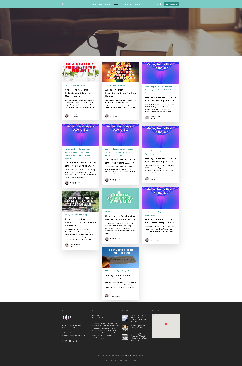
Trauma (148, 93)
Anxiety (147, 87)
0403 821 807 (68, 333)
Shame (107, 155)
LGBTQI (75, 155)
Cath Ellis (129, 355)
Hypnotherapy (85, 152)
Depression (155, 151)
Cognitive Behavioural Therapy (75, 85)
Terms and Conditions (99, 318)
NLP (165, 90)
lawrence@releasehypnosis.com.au (74, 335)
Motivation (82, 155)
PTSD (169, 90)
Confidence (68, 152)
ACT (106, 271)
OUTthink (68, 158)
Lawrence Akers (75, 115)
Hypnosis (76, 152)
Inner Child (68, 155)
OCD (88, 155)
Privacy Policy (96, 315)
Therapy (113, 155)
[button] (166, 324)
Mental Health (158, 90)
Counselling (149, 90)
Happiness (129, 149)
